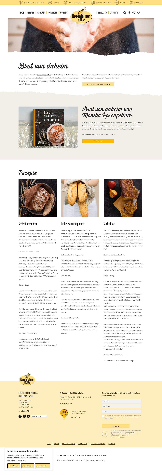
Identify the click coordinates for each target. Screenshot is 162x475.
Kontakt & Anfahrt (24, 411)
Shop (22, 13)
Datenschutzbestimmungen (118, 437)
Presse (56, 444)
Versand (80, 455)
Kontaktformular (98, 444)
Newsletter (82, 444)
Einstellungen (14, 466)
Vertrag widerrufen (65, 455)
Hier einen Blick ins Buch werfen (98, 84)
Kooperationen (68, 444)
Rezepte (30, 13)
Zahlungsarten (93, 455)
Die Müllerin (101, 13)
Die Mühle (114, 13)
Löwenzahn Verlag (44, 75)
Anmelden (115, 426)
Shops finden (75, 417)
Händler (63, 13)
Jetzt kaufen (98, 141)
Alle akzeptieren (42, 466)
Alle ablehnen (28, 466)
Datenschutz (100, 460)
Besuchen (41, 13)
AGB (125, 435)
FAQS (49, 444)
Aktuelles (52, 13)
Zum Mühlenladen (66, 403)
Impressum (90, 460)
